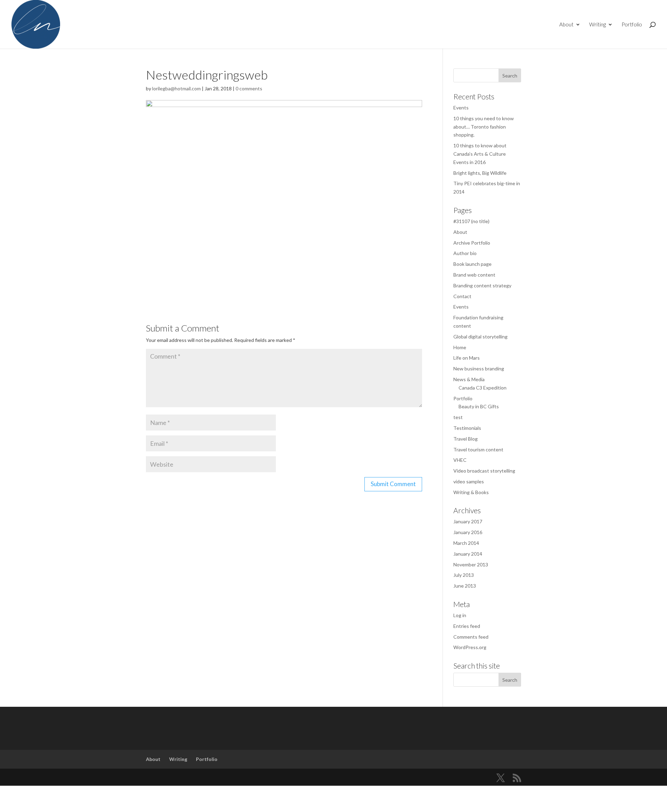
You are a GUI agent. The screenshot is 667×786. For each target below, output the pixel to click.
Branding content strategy (482, 285)
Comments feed (470, 637)
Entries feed (466, 626)
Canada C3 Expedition (483, 388)
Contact (462, 296)
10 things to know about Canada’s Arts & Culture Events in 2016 (480, 153)
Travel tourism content (478, 449)
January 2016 (467, 532)
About (566, 24)
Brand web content (474, 275)
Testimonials (467, 428)
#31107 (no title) (471, 221)
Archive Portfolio (471, 243)
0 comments (249, 88)
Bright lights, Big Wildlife (480, 173)
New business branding (478, 368)
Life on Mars (466, 358)
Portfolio (631, 24)
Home (459, 347)
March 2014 (466, 543)
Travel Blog (465, 439)
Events (461, 107)
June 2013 (464, 586)
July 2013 (463, 575)
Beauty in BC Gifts (479, 406)
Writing (597, 24)
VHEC (460, 460)
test (458, 417)
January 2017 (467, 521)
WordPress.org (469, 647)
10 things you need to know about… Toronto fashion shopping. (483, 126)
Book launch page (472, 264)
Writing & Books (471, 492)
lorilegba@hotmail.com (176, 88)
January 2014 (467, 554)
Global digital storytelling (480, 336)
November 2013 (470, 564)
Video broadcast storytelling (484, 471)
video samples (468, 481)
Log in (459, 615)
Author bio (465, 253)
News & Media (469, 379)
